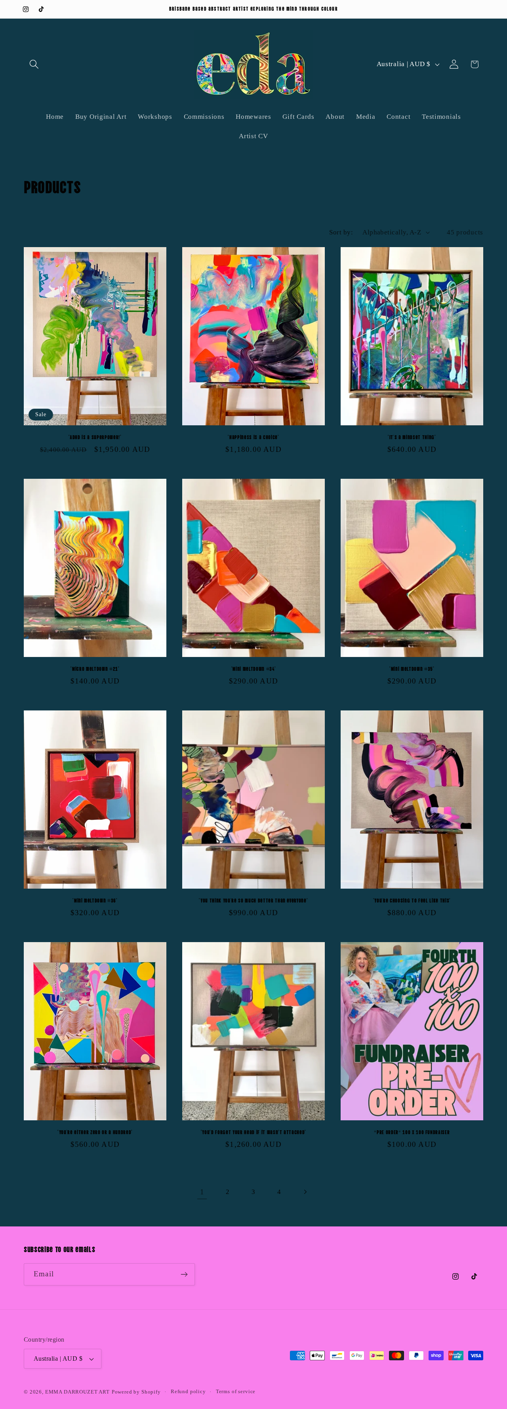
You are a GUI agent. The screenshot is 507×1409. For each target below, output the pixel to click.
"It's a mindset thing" (412, 436)
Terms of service (235, 1391)
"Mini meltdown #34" (253, 668)
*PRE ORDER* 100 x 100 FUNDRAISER (412, 1131)
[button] (34, 64)
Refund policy (188, 1391)
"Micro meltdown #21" (95, 668)
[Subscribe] (183, 1274)
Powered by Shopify (136, 1392)
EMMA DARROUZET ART (77, 1392)
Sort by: (341, 232)
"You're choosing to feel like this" (412, 900)
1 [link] (202, 1192)
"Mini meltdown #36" (95, 900)
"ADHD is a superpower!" (95, 436)
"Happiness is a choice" (253, 436)
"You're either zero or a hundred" (95, 1131)
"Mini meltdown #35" (412, 668)
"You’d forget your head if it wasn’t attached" (253, 1131)
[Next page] (304, 1191)
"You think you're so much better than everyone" (253, 900)
